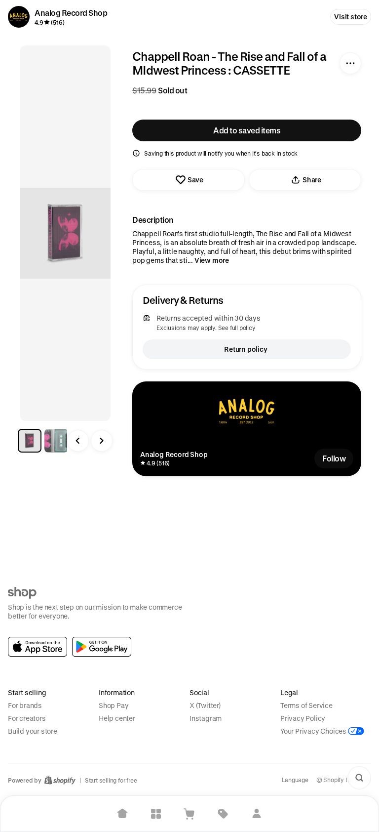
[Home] (122, 814)
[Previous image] (78, 441)
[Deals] (223, 814)
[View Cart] (189, 814)
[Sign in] (256, 814)
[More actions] (350, 63)
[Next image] (102, 441)
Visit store (350, 16)
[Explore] (156, 814)
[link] (37, 647)
